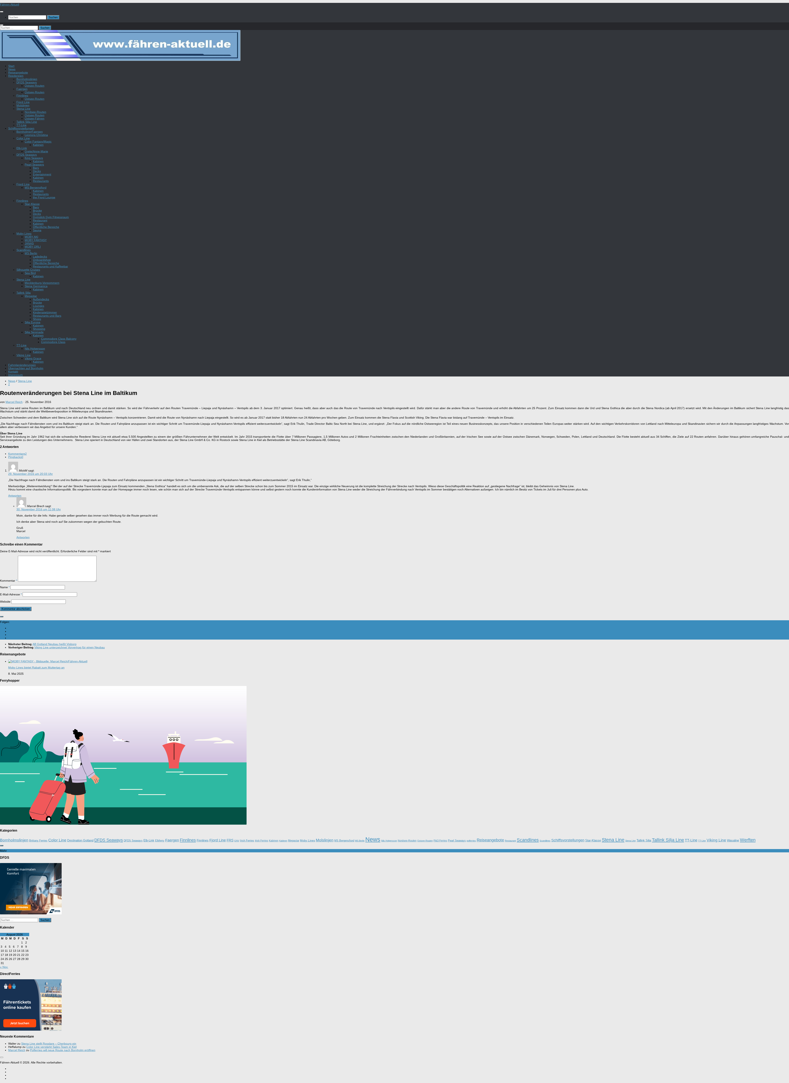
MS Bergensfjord (35, 187)
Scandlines (23, 250)
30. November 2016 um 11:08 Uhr (38, 509)
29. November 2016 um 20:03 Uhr (30, 473)
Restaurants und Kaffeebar (50, 266)
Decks (37, 171)
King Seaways (34, 158)
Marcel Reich (14, 402)
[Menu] (1, 11)
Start (11, 66)
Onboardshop (42, 259)
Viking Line (23, 355)
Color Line (23, 138)
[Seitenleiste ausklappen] (1, 616)
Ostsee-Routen (34, 85)
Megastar (31, 296)
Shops (37, 319)
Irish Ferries (247, 840)
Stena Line (23, 108)
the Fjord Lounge (44, 197)
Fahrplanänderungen (22, 365)
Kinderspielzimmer (45, 312)
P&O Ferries (440, 840)
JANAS (29, 243)
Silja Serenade (34, 332)
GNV (236, 840)
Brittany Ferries (38, 840)
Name (5, 587)
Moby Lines (23, 233)
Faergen (22, 89)
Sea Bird (30, 273)
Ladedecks (40, 256)
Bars (36, 167)
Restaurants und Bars (47, 315)
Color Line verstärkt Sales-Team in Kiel (51, 1046)
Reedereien (15, 75)
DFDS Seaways (26, 82)
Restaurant (40, 220)
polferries (471, 840)
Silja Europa (32, 322)
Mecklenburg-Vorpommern (42, 282)
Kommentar (8, 580)
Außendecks (41, 299)
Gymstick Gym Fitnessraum (51, 217)
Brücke (37, 210)
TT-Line (21, 125)
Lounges (38, 305)
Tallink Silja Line (26, 121)
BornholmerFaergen (29, 131)
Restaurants (41, 181)
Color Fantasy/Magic (38, 141)
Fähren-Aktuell (9, 4)
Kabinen (38, 144)
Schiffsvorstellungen (21, 128)
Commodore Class (53, 342)
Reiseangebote (18, 72)
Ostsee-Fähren (34, 118)
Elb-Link (21, 148)
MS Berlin (31, 253)
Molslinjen (22, 105)
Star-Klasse (32, 204)
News (11, 69)
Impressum (15, 374)
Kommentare (17, 453)
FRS (230, 840)
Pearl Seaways (34, 164)
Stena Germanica (36, 286)
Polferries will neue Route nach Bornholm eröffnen (62, 1050)
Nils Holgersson (35, 348)
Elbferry (159, 840)
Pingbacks (15, 457)
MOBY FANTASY (36, 240)
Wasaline (733, 840)
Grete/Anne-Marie (36, 151)
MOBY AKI (31, 236)
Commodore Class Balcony (58, 338)
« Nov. (4, 967)
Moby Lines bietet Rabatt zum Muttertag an (36, 667)
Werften (748, 839)
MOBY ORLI (33, 246)
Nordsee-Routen (35, 112)
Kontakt (13, 371)
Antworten (14, 495)
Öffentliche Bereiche (46, 227)
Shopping (39, 328)
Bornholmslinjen (26, 79)
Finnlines (22, 95)
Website (5, 601)
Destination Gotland (80, 840)
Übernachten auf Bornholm (25, 368)
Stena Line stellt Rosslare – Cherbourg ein (48, 1043)
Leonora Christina (36, 135)
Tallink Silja (23, 292)
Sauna (37, 230)
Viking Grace (33, 358)
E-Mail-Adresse (11, 594)
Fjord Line (23, 102)
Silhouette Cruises (28, 269)
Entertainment (42, 174)
